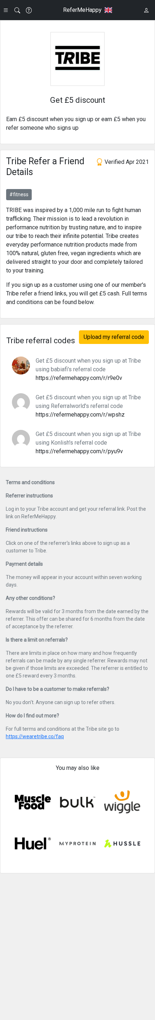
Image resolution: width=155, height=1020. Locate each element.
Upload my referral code (114, 337)
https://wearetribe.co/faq (35, 736)
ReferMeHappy (82, 9)
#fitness (18, 194)
